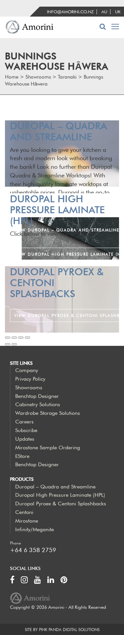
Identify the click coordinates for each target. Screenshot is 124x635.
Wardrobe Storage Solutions (47, 413)
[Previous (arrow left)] (7, 344)
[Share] (14, 338)
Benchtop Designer (37, 396)
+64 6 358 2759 (33, 549)
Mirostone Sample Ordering (47, 447)
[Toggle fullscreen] (20, 338)
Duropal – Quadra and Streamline (55, 486)
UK (118, 11)
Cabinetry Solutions (37, 404)
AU (104, 11)
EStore (22, 456)
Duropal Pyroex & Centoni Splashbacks (60, 503)
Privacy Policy (30, 379)
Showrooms (28, 387)
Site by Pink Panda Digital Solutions (62, 629)
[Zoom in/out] (27, 338)
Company (26, 370)
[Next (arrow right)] (14, 344)
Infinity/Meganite (34, 529)
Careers (24, 421)
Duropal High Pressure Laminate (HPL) (60, 495)
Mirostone (26, 521)
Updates (24, 439)
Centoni (24, 512)
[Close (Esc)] (7, 338)
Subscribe (26, 430)
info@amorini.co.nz (70, 11)
